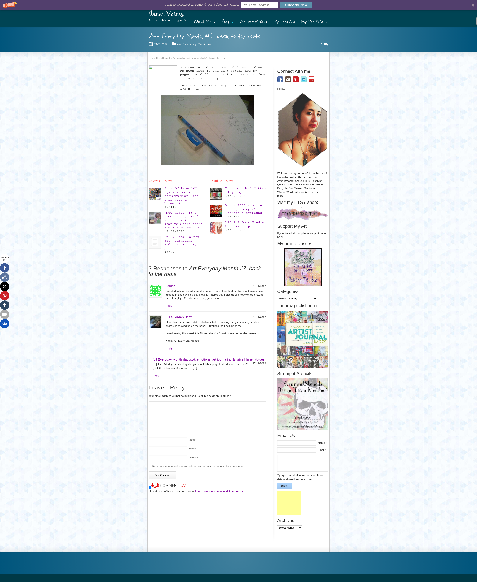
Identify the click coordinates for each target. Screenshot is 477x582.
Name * (322, 442)
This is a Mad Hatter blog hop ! (245, 190)
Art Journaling (186, 44)
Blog (225, 22)
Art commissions (253, 22)
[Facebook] (4, 267)
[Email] (4, 314)
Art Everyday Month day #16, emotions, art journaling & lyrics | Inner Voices (209, 359)
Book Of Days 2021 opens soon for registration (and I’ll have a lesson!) (181, 196)
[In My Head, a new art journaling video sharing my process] (155, 242)
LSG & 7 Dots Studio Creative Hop (244, 224)
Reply (169, 305)
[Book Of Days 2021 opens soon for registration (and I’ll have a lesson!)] (155, 193)
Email (192, 448)
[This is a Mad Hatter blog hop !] (216, 193)
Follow (281, 88)
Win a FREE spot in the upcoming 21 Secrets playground (243, 209)
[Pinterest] (4, 295)
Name (192, 439)
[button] (238, 5)
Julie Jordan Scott (179, 317)
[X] (4, 286)
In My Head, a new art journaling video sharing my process (181, 242)
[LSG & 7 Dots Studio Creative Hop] (216, 227)
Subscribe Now (296, 5)
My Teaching (284, 22)
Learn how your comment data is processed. (221, 491)
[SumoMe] (4, 323)
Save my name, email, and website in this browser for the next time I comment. (198, 465)
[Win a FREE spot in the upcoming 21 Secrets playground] (216, 210)
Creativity (204, 44)
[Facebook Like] (4, 277)
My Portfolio (312, 22)
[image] (207, 130)
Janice (170, 286)
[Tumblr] (4, 305)
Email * (322, 449)
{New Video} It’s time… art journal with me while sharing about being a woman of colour (183, 220)
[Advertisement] (289, 503)
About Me (202, 22)
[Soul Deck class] (303, 284)
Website (193, 457)
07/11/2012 (160, 44)
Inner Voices (166, 14)
